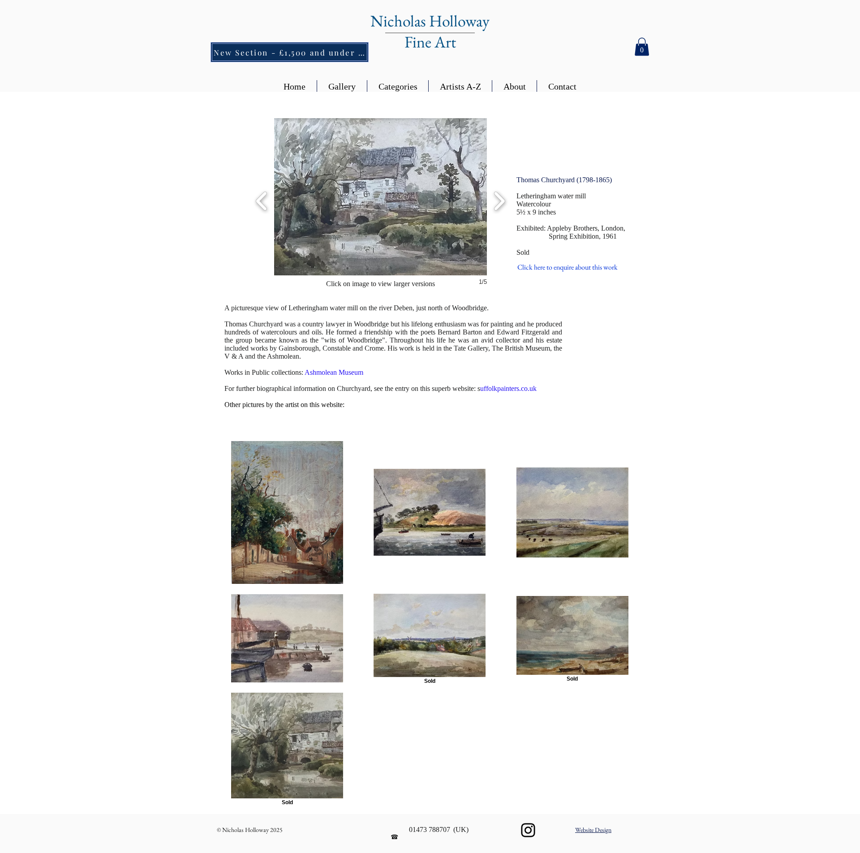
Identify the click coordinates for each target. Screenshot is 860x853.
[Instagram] (528, 830)
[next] (499, 199)
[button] (641, 47)
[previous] (262, 199)
